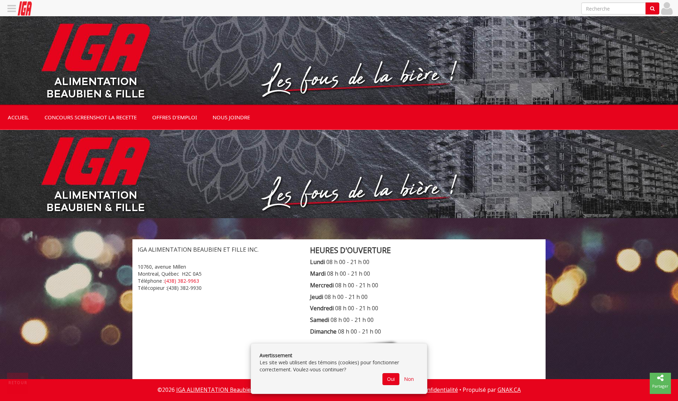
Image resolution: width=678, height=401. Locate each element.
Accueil (18, 117)
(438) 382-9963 (182, 280)
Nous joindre (231, 117)
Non (409, 379)
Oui (391, 379)
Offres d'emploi (174, 117)
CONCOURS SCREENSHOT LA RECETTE (90, 117)
